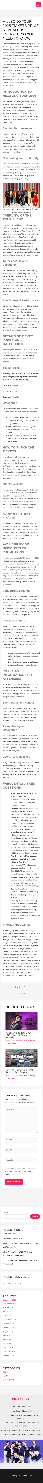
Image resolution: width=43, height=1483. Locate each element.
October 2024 (8, 1323)
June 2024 (7, 1339)
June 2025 (7, 1311)
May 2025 (7, 1315)
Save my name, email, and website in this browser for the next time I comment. (20, 1171)
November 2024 (9, 1319)
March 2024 (8, 1347)
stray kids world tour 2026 (14, 1238)
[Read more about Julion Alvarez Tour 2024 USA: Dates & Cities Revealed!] (21, 1021)
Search (5, 1212)
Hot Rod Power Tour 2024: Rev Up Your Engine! (19, 1071)
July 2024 (7, 1335)
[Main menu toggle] (38, 4)
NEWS (5, 1376)
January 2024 (8, 1355)
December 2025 (9, 1300)
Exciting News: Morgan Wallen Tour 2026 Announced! (21, 1430)
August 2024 (8, 1331)
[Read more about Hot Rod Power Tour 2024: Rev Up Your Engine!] (21, 1058)
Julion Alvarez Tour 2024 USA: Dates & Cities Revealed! (18, 1035)
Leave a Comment (12, 1041)
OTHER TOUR (26, 1041)
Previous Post (21, 987)
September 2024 (9, 1327)
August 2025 (8, 1308)
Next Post (21, 993)
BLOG (5, 1372)
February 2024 (9, 1351)
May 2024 (7, 1343)
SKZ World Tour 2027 (11, 1233)
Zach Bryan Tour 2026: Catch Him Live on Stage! (22, 1434)
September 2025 (9, 1304)
